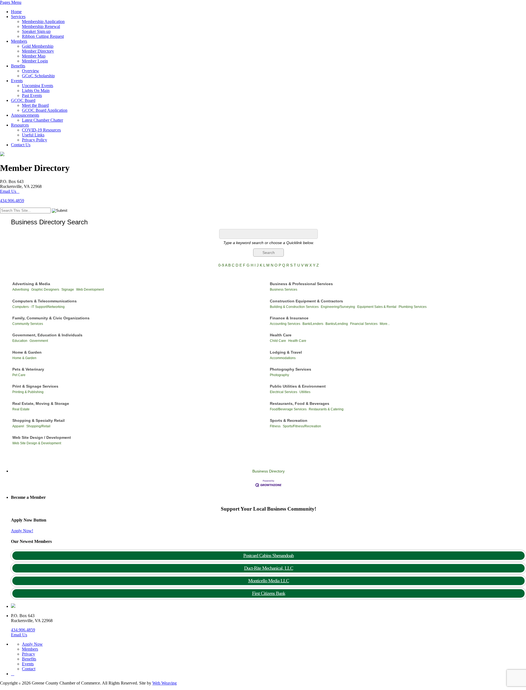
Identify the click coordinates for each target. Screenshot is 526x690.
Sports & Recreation (288, 420)
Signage (67, 289)
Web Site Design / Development (41, 437)
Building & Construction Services (294, 307)
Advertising (20, 289)
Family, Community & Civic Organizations (51, 318)
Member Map (33, 56)
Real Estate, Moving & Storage (40, 403)
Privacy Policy (34, 140)
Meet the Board (35, 105)
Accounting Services (285, 324)
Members (19, 41)
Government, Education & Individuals (47, 335)
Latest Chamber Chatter (42, 120)
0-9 (221, 265)
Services (18, 16)
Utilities (304, 392)
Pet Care (18, 375)
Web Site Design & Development (36, 443)
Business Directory (268, 471)
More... (385, 324)
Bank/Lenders (312, 324)
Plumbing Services (413, 307)
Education (19, 341)
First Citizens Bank (268, 593)
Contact (28, 668)
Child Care (278, 341)
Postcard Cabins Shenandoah (268, 555)
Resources (20, 125)
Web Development (90, 289)
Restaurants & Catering (326, 409)
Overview (30, 70)
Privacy (28, 654)
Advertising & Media (31, 284)
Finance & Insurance (289, 318)
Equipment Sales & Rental (376, 307)
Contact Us (20, 144)
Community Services (27, 324)
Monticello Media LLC (268, 580)
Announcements (25, 115)
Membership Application (43, 21)
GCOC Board (23, 100)
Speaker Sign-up (36, 31)
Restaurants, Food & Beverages (299, 403)
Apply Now (32, 644)
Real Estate (21, 409)
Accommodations (283, 358)
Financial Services (364, 324)
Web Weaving (164, 683)
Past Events (32, 95)
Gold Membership (37, 46)
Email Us (8, 191)
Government (39, 341)
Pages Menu (10, 2)
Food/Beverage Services (288, 409)
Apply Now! (22, 530)
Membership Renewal (41, 26)
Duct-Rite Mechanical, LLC (268, 568)
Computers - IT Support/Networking (38, 307)
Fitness (275, 426)
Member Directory (38, 51)
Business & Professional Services (301, 284)
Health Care (280, 335)
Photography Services (290, 369)
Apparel (18, 426)
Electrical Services (283, 392)
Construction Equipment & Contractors (306, 301)
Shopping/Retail (38, 426)
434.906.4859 (12, 200)
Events (17, 80)
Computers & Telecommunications (44, 301)
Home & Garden (27, 352)
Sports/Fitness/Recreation (302, 426)
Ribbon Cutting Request (43, 36)
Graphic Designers (45, 289)
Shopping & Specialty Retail (38, 420)
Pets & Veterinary (28, 369)
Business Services (283, 289)
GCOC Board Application (44, 110)
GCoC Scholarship (38, 75)
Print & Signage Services (35, 386)
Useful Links (33, 135)
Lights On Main (36, 90)
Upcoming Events (37, 85)
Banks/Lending (336, 324)
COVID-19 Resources (41, 130)
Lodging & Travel (286, 352)
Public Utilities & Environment (298, 386)
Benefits (18, 66)
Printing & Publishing (28, 392)
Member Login (35, 61)
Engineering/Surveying (338, 307)
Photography (279, 375)
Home (16, 11)
